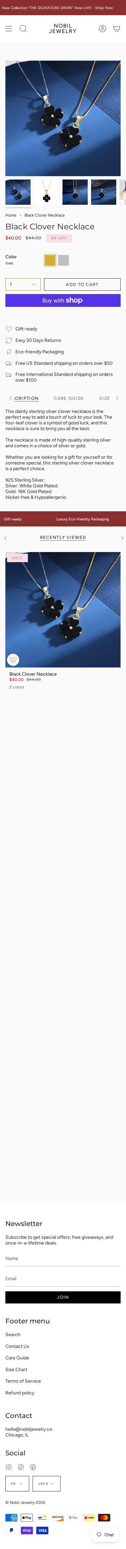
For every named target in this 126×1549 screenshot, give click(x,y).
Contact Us (17, 1346)
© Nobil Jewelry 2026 (25, 1502)
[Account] (102, 28)
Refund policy (19, 1393)
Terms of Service (23, 1381)
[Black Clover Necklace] (63, 610)
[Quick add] (13, 660)
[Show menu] (9, 28)
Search (12, 1334)
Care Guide (17, 1358)
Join (63, 1297)
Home (10, 215)
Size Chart (16, 1370)
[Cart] (117, 28)
